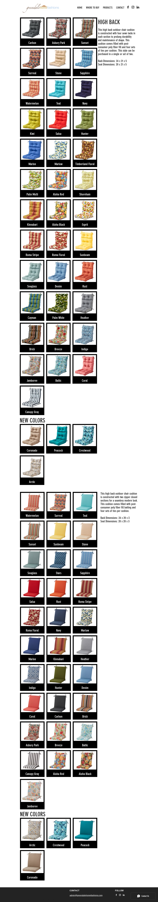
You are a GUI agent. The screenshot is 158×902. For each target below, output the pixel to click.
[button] (32, 31)
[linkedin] (138, 7)
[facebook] (128, 7)
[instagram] (133, 7)
